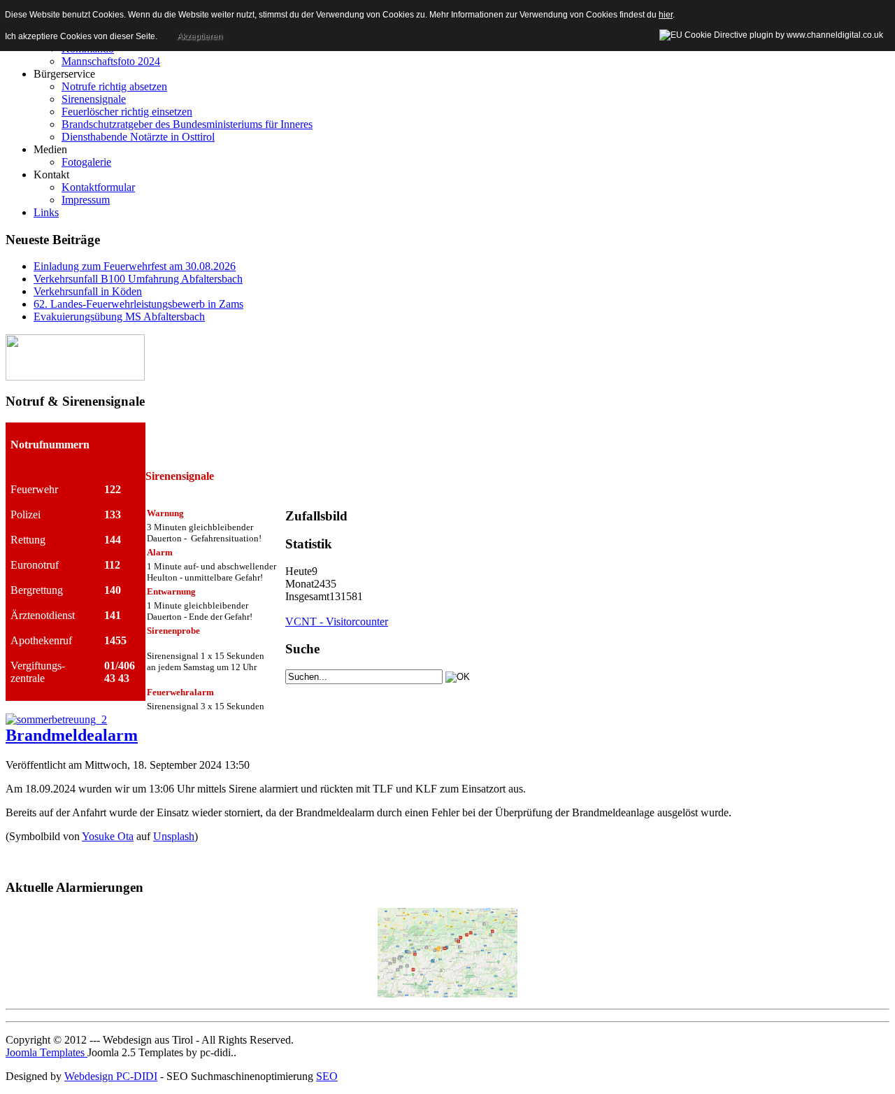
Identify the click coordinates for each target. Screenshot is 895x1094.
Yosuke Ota (108, 836)
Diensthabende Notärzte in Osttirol (138, 137)
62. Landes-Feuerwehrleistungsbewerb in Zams (138, 304)
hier (666, 15)
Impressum (86, 200)
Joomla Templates (46, 1052)
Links (46, 212)
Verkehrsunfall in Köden (88, 291)
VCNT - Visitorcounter (336, 621)
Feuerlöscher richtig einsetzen (127, 112)
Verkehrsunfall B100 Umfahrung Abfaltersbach (138, 279)
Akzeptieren (199, 36)
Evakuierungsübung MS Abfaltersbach (119, 316)
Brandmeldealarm (72, 735)
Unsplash (173, 836)
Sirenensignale (94, 99)
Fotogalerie (86, 162)
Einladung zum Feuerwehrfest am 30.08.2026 (135, 266)
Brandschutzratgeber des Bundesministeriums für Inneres (187, 124)
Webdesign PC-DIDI (110, 1076)
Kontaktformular (98, 187)
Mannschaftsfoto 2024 (111, 61)
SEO (327, 1076)
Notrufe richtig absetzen (114, 86)
